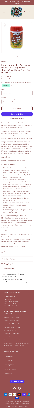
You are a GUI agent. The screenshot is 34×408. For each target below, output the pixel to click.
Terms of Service (10, 369)
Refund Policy (8, 360)
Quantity (4, 98)
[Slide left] (13, 56)
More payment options (17, 118)
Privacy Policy (8, 356)
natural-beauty (18, 282)
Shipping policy (23, 406)
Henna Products (6, 282)
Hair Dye (19, 279)
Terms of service (12, 406)
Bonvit (22, 274)
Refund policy (15, 403)
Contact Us (8, 373)
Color (3, 89)
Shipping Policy (9, 365)
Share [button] (6, 252)
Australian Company (11, 274)
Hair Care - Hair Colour (8, 279)
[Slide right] (21, 56)
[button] (4, 12)
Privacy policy (25, 403)
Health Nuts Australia (16, 401)
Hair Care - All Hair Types (9, 276)
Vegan (26, 282)
